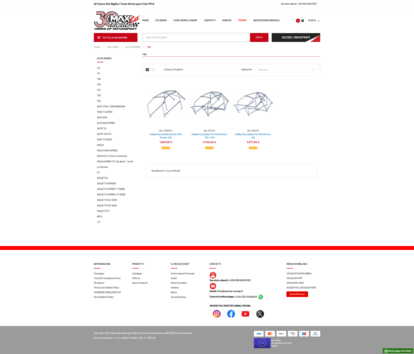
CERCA (259, 37)
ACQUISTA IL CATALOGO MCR (301, 287)
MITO (99, 216)
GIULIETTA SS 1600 (107, 205)
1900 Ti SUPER (104, 112)
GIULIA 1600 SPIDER (107, 150)
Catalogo (137, 273)
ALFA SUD (102, 117)
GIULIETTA (102, 178)
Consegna (99, 273)
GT (98, 172)
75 (98, 73)
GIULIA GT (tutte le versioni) (112, 156)
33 (98, 68)
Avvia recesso (178, 297)
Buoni (174, 292)
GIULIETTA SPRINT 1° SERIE (111, 189)
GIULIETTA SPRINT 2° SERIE (111, 194)
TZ (98, 222)
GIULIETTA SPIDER (106, 183)
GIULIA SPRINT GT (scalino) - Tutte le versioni (115, 164)
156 (99, 101)
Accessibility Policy (104, 297)
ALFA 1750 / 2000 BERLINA (111, 106)
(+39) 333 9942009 (245, 297)
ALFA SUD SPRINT (106, 123)
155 (99, 95)
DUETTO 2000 (104, 139)
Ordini (174, 278)
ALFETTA (101, 128)
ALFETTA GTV (104, 134)
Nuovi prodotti (139, 283)
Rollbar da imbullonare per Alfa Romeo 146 (166, 136)
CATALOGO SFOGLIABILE (299, 273)
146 (99, 84)
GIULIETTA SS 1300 (107, 200)
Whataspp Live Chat (400, 351)
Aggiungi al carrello (166, 146)
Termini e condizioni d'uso (107, 278)
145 (99, 79)
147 (99, 90)
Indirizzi (175, 287)
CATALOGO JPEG (295, 283)
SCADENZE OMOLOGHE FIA (107, 292)
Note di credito (179, 283)
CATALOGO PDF (294, 278)
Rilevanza (286, 70)
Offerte (136, 278)
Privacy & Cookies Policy (106, 287)
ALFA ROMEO (104, 58)
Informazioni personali (182, 273)
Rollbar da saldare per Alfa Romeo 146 (253, 136)
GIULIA (100, 145)
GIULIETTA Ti (103, 211)
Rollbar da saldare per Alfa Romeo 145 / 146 (209, 136)
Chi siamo (99, 283)
